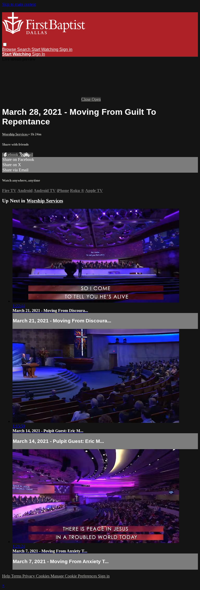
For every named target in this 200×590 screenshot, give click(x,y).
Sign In (38, 54)
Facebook (10, 154)
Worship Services (15, 134)
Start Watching (45, 49)
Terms (16, 576)
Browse (9, 49)
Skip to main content (19, 4)
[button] (5, 44)
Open (96, 99)
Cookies (43, 576)
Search (24, 49)
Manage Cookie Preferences (74, 576)
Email (28, 154)
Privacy (29, 576)
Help (6, 576)
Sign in (65, 49)
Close (86, 99)
